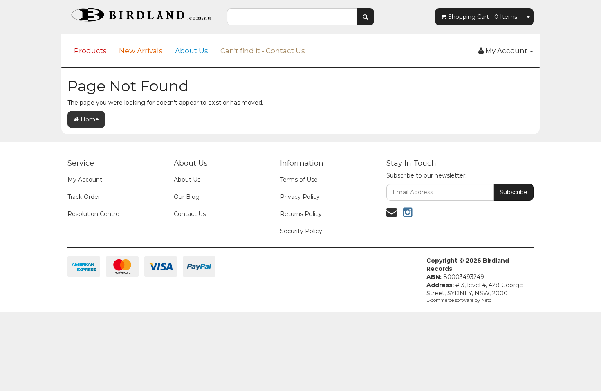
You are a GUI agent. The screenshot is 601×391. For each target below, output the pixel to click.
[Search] (365, 16)
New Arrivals (141, 51)
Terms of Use (299, 179)
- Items (482, 16)
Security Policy (301, 231)
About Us (191, 51)
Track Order (83, 196)
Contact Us (190, 214)
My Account (84, 179)
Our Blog (187, 196)
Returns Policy (301, 214)
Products (90, 51)
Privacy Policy (300, 196)
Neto (486, 300)
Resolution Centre (93, 214)
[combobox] (292, 16)
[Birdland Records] (141, 12)
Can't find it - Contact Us (262, 51)
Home (89, 119)
